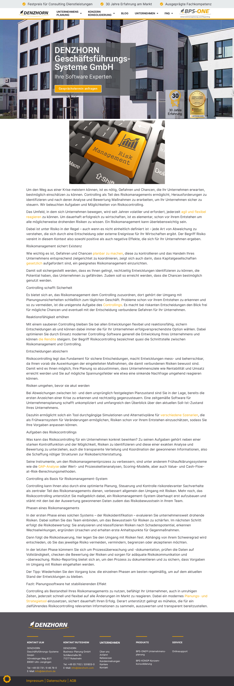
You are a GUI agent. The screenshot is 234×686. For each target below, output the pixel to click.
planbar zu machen (108, 253)
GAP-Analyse (48, 466)
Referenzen (106, 658)
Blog (124, 13)
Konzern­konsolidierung (100, 13)
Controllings (112, 305)
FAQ (167, 13)
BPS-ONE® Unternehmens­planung (151, 653)
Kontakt (104, 667)
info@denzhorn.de (45, 671)
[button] (7, 679)
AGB (73, 681)
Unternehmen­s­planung (67, 13)
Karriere (104, 664)
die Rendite (47, 339)
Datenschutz (57, 681)
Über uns (105, 651)
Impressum (35, 681)
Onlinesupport (180, 651)
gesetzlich (34, 263)
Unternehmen (145, 13)
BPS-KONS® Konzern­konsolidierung (148, 662)
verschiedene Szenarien (179, 415)
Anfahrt (104, 654)
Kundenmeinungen (110, 661)
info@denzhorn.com (82, 667)
